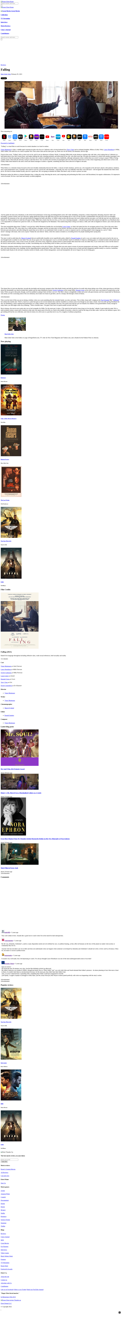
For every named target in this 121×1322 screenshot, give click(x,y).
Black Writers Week (7, 1256)
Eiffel (2, 582)
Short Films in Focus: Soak (9, 868)
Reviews (3, 65)
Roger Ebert (4, 1266)
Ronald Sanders (76, 238)
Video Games (5, 1253)
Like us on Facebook (7, 1289)
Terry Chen (70, 149)
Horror (3, 1207)
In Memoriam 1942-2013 (8, 1297)
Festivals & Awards (6, 1269)
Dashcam (3, 377)
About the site (5, 1276)
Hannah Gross (80, 290)
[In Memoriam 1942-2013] (11, 1300)
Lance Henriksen (109, 149)
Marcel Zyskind (26, 238)
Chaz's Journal (5, 29)
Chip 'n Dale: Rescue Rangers (8, 418)
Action (3, 1190)
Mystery (3, 1210)
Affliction (116, 300)
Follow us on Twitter (20, 1289)
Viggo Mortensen (6, 149)
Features (3, 1259)
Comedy (3, 1197)
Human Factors (5, 459)
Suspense (3, 1223)
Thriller (3, 1226)
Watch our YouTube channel (35, 1289)
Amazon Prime (5, 1194)
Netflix (3, 1213)
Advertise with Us (6, 1283)
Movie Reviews (5, 26)
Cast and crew (5, 1176)
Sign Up (3, 1183)
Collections (4, 15)
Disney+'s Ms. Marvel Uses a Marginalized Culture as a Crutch (21, 793)
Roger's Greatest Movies (8, 1169)
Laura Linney (66, 226)
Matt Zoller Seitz (6, 74)
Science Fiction (5, 1220)
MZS (2, 1240)
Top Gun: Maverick (6, 541)
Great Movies (15, 11)
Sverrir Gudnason (58, 290)
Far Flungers (4, 1246)
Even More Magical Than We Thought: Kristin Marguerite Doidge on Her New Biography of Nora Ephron (35, 839)
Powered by (7, 143)
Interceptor (4, 1063)
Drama (3, 315)
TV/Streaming (5, 18)
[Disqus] (60, 953)
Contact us (4, 1280)
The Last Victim (5, 500)
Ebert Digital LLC (6, 1303)
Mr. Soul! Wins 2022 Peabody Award (13, 769)
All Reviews (4, 1172)
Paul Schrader (105, 300)
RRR (2, 1103)
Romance (3, 1216)
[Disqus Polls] (60, 903)
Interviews (4, 22)
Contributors (5, 33)
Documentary (5, 1200)
